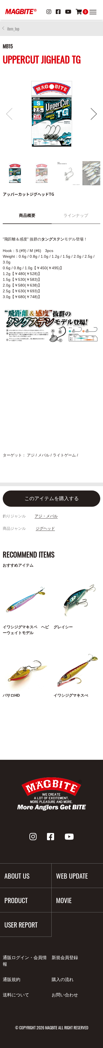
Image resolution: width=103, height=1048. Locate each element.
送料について (16, 995)
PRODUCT (16, 900)
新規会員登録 (65, 957)
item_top (13, 29)
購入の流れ (63, 979)
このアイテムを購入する (51, 498)
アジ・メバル (46, 516)
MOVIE (64, 900)
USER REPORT (21, 924)
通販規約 (11, 979)
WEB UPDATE (72, 876)
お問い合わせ (65, 995)
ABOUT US (16, 876)
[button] (94, 114)
